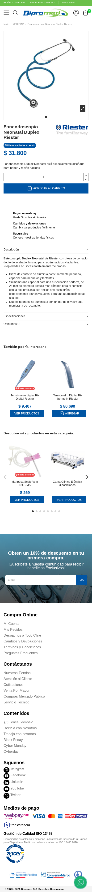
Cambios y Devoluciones (23, 641)
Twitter (15, 795)
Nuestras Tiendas (17, 673)
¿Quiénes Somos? (18, 722)
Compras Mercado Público (24, 696)
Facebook (18, 775)
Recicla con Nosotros (20, 728)
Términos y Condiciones (22, 647)
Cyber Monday (15, 746)
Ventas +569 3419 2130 (43, 2)
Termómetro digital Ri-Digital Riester (25, 397)
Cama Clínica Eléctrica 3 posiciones (67, 483)
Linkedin (16, 782)
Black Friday (13, 740)
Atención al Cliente (18, 679)
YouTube (17, 788)
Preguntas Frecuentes (21, 653)
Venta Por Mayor (16, 690)
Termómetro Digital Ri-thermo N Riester (67, 397)
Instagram (17, 769)
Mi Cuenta (11, 624)
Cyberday (11, 751)
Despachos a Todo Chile (22, 635)
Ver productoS (26, 413)
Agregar (72, 413)
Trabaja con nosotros (20, 734)
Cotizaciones (68, 2)
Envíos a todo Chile (15, 2)
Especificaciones (14, 316)
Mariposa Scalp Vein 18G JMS (25, 483)
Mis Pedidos (13, 629)
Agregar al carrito (49, 188)
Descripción (11, 249)
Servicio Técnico (16, 702)
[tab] (46, 250)
